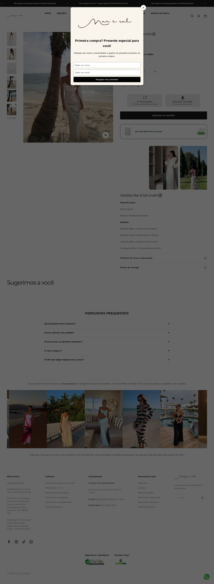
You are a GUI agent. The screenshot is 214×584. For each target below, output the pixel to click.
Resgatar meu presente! (107, 79)
